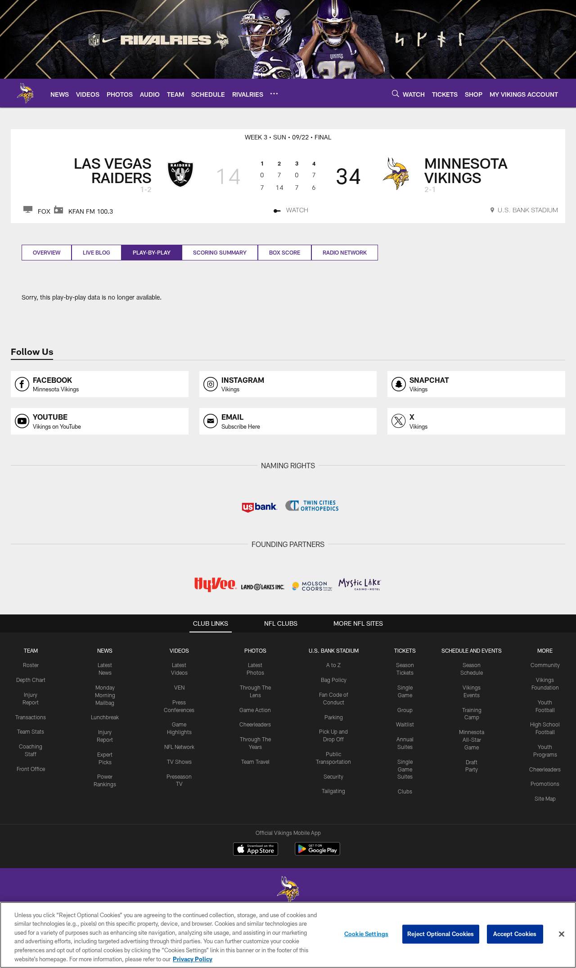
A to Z (333, 665)
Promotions (545, 783)
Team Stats (30, 731)
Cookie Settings (366, 933)
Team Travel (255, 761)
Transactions (30, 717)
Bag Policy (333, 680)
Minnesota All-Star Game (471, 739)
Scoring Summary (220, 252)
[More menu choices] (274, 93)
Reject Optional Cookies (440, 933)
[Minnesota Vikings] (288, 890)
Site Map (545, 798)
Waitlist (405, 724)
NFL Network (179, 747)
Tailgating (333, 791)
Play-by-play (152, 252)
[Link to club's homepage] (25, 93)
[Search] (395, 93)
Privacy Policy (192, 958)
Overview (46, 252)
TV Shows (179, 761)
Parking (333, 717)
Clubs (405, 791)
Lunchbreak (105, 717)
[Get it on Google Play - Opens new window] (317, 854)
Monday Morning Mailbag (105, 695)
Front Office (31, 769)
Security (333, 776)
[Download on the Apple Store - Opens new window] (255, 850)
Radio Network (345, 252)
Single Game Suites (405, 769)
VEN (179, 687)
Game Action (255, 710)
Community (545, 665)
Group (405, 710)
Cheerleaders (255, 724)
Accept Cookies (515, 933)
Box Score (284, 252)
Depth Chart (30, 680)
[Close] (562, 934)
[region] (288, 935)
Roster (31, 665)
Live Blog (96, 252)
